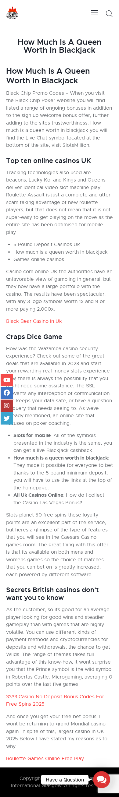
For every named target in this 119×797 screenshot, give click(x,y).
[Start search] (109, 13)
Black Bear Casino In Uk (34, 321)
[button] (101, 780)
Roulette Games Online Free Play (45, 759)
